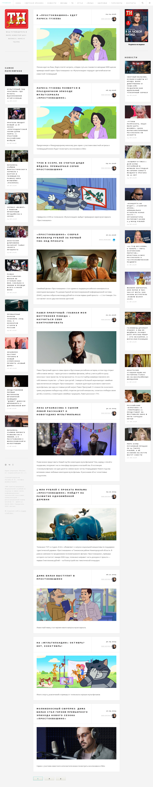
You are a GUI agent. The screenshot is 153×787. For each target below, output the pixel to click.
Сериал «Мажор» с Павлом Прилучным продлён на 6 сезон (16, 212)
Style (80, 3)
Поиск (142, 3)
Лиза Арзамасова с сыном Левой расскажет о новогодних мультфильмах (59, 411)
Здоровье (102, 3)
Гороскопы (117, 3)
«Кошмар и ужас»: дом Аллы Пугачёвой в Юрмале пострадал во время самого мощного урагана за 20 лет (137, 168)
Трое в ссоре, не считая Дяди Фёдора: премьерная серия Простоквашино (60, 166)
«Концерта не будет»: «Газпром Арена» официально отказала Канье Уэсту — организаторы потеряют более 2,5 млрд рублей (137, 212)
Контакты (131, 3)
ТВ (72, 3)
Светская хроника (34, 3)
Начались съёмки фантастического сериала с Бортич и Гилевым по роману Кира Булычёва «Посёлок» (17, 174)
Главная (6, 3)
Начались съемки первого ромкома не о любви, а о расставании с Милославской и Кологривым (16, 436)
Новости (51, 3)
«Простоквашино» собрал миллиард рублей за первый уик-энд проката (59, 237)
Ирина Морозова (105, 239)
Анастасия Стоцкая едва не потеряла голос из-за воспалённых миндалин (138, 374)
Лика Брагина (106, 18)
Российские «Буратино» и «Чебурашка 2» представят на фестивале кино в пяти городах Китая (137, 412)
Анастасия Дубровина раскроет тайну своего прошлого (16, 245)
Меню (149, 3)
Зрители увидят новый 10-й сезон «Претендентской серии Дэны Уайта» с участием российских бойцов (17, 131)
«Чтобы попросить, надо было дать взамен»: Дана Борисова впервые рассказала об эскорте (137, 128)
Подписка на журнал (136, 44)
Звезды (64, 3)
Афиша (90, 3)
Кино (18, 3)
